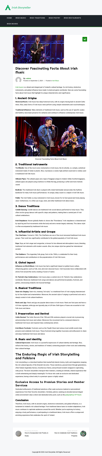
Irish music (19, 87)
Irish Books (12, 24)
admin (28, 78)
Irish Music (21, 18)
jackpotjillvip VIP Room (73, 395)
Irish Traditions (37, 18)
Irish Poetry (54, 18)
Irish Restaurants (72, 18)
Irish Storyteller (50, 452)
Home (9, 18)
